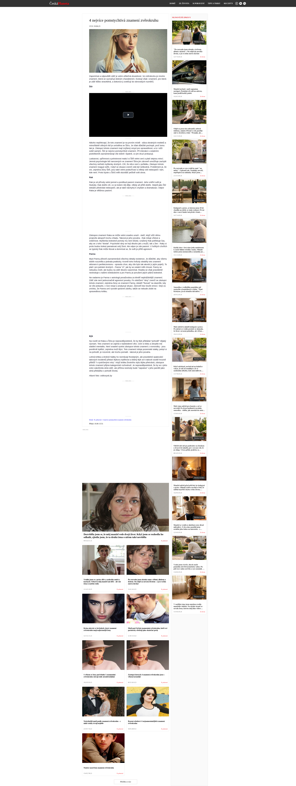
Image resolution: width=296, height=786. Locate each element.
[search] (244, 3)
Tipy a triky (214, 3)
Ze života (184, 3)
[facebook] (236, 3)
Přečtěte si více (125, 782)
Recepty (228, 3)
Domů (173, 3)
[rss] (240, 3)
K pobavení (198, 3)
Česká (59, 3)
